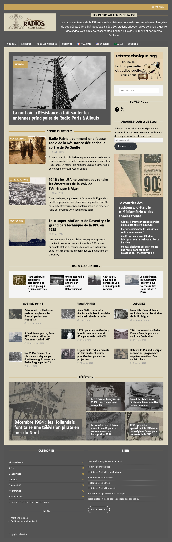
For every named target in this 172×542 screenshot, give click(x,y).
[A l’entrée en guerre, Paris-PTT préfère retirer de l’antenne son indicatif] (15, 337)
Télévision (86, 377)
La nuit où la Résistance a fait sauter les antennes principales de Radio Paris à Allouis (56, 115)
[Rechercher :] (139, 90)
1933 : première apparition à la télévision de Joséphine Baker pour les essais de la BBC (144, 430)
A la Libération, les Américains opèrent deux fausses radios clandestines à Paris (148, 284)
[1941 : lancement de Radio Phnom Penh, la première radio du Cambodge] (121, 334)
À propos (26, 44)
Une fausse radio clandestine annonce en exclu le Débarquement (74, 283)
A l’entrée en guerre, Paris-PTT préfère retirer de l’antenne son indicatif (40, 336)
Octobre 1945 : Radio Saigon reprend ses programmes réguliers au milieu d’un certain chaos (146, 355)
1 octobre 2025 (139, 363)
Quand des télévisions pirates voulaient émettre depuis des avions (144, 402)
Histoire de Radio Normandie (102, 488)
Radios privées (16, 496)
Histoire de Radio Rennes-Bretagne (105, 472)
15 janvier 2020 (86, 363)
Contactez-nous (99, 509)
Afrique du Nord (16, 462)
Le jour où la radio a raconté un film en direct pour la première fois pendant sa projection (93, 355)
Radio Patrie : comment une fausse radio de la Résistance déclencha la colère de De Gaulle (77, 142)
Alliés (11, 468)
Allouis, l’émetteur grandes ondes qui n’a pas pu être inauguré (140, 223)
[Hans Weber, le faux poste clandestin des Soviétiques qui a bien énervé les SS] (19, 280)
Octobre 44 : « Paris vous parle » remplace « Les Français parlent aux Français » (39, 315)
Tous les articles (47, 44)
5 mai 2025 (32, 366)
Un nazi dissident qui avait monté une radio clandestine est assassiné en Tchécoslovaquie (139, 249)
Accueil (11, 44)
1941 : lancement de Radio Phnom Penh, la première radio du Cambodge (145, 333)
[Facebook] (117, 109)
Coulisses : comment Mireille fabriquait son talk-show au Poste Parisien (140, 239)
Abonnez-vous (126, 146)
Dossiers (133, 44)
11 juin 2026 (57, 234)
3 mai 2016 (85, 320)
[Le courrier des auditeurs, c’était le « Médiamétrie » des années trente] (138, 194)
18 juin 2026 (57, 193)
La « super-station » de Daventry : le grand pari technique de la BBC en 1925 (79, 225)
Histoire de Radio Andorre (100, 477)
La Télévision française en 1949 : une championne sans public (105, 402)
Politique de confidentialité (24, 521)
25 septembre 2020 (35, 343)
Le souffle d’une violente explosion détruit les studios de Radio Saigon (146, 313)
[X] (122, 109)
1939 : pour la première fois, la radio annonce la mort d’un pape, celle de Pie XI (93, 333)
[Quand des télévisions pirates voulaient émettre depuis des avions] (144, 396)
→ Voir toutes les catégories (29, 502)
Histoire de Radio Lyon (99, 483)
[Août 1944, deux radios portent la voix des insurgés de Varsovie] (94, 280)
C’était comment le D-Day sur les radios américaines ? (139, 231)
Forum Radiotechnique (99, 467)
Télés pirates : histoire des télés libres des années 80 (113, 499)
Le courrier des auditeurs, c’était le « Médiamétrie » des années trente (136, 209)
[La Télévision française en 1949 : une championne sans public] (105, 396)
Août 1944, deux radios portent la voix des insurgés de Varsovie (111, 283)
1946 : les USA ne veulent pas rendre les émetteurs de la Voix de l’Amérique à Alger (78, 183)
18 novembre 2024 (141, 320)
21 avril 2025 (85, 340)
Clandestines (15, 474)
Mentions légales (19, 518)
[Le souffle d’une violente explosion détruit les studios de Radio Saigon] (121, 314)
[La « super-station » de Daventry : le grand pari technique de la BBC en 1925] (27, 237)
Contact (67, 44)
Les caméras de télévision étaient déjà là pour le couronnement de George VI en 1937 (105, 430)
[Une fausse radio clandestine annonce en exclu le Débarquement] (57, 280)
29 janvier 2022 (139, 340)
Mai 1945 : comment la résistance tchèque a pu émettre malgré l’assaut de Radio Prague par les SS (40, 358)
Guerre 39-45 (33, 303)
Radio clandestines (86, 266)
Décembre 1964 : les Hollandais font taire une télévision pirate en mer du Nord (46, 427)
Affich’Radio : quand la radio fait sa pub (107, 493)
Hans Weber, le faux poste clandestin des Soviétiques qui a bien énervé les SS (37, 284)
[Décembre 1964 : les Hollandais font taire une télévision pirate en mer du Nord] (47, 411)
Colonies (139, 303)
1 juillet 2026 (58, 152)
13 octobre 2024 (34, 323)
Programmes (86, 303)
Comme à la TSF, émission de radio (105, 461)
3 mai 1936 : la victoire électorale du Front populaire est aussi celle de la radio (93, 313)
